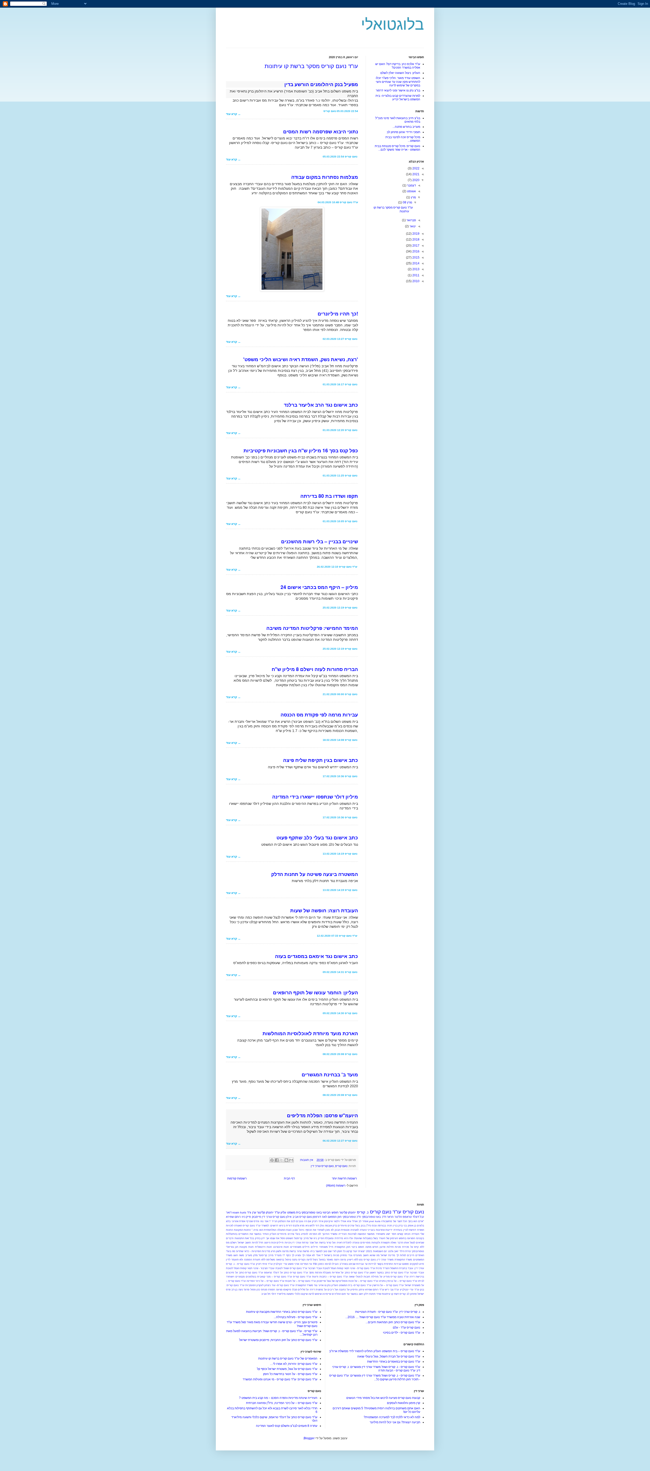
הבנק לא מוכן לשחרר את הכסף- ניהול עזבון (316, 1229)
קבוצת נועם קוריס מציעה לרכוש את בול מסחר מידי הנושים (383, 1398)
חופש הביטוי (330, 1212)
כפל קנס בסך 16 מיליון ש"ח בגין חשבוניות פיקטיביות (300, 450)
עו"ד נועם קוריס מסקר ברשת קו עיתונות (311, 66)
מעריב (248, 1255)
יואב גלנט (393, 1251)
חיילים (314, 1246)
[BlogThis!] (286, 1160)
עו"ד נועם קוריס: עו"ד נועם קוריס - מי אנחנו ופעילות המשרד (280, 1379)
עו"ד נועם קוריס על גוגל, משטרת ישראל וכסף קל (287, 1369)
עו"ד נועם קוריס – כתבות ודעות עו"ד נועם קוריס (320, 1276)
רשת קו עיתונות (390, 1293)
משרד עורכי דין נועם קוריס (379, 1259)
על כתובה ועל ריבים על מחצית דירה (330, 1289)
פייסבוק (256, 1216)
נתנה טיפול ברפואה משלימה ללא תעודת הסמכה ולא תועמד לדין (261, 1259)
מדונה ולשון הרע (280, 1251)
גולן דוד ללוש (317, 1225)
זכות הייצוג (270, 1242)
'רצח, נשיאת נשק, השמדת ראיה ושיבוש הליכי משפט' (300, 359)
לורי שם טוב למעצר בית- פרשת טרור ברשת (312, 1251)
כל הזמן (341, 1251)
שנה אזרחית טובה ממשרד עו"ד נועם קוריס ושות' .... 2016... (382, 1317)
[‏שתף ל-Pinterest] (271, 1160)
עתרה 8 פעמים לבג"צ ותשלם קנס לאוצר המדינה (286, 1426)
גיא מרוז (304, 1225)
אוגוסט (411, 191)
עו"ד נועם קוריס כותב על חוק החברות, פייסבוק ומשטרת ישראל (278, 1340)
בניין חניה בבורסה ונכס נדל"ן (382, 1225)
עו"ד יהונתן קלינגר (268, 1212)
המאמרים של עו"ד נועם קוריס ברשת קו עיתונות (287, 1358)
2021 (415, 174)
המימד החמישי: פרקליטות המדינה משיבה (312, 628)
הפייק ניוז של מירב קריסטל (309, 1238)
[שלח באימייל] (291, 1160)
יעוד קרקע (352, 1251)
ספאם (405, 1263)
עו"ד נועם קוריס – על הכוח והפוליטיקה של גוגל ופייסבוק (347, 1281)
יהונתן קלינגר (347, 1212)
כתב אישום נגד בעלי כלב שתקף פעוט (317, 837)
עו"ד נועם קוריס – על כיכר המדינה (265, 1281)
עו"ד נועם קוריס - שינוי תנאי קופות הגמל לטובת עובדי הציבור (341, 1268)
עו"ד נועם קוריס (385, 1211)
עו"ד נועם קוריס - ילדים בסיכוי (401, 1332)
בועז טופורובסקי (311, 1212)
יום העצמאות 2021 (376, 1251)
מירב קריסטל (266, 1255)
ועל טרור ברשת (327, 1242)
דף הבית (289, 1178)
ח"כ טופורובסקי (352, 1216)
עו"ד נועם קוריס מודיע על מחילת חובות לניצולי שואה (379, 1276)
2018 (415, 239)
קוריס (403, 1293)
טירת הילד (405, 1251)
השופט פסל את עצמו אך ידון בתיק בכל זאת (269, 1238)
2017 (415, 245)
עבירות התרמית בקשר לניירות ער (383, 1263)
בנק (363, 1225)
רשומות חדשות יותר (344, 1178)
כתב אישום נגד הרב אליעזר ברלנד (321, 404)
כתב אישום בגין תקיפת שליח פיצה (320, 760)
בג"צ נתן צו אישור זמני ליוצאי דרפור (398, 90)
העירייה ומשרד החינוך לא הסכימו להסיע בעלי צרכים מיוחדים (312, 1234)
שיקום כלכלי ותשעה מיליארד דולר (289, 1293)
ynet (371, 1221)
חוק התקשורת (342, 1246)
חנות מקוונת (246, 1246)
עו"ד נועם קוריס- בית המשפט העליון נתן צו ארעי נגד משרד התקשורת (333, 1285)
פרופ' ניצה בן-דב (240, 1289)
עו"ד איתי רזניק (264, 1263)
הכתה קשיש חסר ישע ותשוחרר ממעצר (388, 1234)
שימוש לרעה (315, 1293)
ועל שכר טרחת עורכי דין (304, 1242)
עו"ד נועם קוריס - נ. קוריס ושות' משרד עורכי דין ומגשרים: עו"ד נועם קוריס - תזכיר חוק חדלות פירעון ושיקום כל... (374, 1377)
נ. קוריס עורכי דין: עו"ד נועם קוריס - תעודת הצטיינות (387, 1312)
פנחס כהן (261, 1289)
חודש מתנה (372, 1246)
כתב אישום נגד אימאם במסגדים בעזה (316, 956)
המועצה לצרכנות (357, 1234)
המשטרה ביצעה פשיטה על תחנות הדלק (314, 874)
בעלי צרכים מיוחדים (349, 1225)
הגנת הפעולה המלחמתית (277, 1229)
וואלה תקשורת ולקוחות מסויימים (378, 1242)
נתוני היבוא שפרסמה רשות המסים (320, 131)
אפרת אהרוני (239, 1221)
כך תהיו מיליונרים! (338, 313)
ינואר (412, 226)
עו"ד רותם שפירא (374, 1289)
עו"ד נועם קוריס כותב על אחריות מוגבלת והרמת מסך (339, 1272)
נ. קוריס (362, 1212)
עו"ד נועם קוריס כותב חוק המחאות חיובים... (393, 1322)
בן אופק (412, 1225)
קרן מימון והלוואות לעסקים (403, 1403)
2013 (415, 269)
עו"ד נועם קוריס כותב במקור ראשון (389, 1272)
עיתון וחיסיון (357, 1289)
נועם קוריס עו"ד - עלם (406, 1327)
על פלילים (303, 1289)
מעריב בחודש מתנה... (406, 127)
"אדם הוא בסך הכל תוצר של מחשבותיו (402, 1221)
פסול (253, 1289)
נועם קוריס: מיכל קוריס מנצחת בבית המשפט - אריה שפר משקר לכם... (397, 147)
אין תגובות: (306, 1159)
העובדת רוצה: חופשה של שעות (324, 910)
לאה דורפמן (320, 1216)
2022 (415, 168)
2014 (415, 263)
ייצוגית (361, 1251)
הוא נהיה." (257, 1229)
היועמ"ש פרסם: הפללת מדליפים (322, 1115)
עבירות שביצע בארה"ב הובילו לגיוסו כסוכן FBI (338, 1263)
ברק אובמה (331, 1225)
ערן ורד (251, 1212)
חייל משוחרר (326, 1246)
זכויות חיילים (283, 1242)
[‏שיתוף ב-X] (281, 1160)
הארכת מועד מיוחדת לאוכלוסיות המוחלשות (310, 1033)
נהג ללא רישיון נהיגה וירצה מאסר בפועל (341, 1259)
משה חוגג (238, 1255)
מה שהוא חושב (371, 1255)
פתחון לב (412, 1293)
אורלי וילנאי (340, 1221)
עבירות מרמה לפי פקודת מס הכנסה (319, 714)
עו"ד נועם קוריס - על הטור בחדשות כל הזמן (290, 1374)
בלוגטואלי (392, 24)
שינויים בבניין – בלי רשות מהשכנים (319, 541)
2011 (415, 275)
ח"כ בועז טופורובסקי (374, 1216)
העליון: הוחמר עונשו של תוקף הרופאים (315, 992)
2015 (415, 257)
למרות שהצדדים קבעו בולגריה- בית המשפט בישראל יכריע (398, 97)
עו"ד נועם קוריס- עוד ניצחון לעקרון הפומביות (270, 1285)
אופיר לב (363, 1221)
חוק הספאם (335, 1216)
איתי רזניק (317, 1221)
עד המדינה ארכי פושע (300, 1263)
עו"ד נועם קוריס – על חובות (300, 1281)
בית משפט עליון (291, 1212)
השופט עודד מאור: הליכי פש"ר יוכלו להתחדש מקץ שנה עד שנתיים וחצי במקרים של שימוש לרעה (398, 81)
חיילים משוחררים (300, 1246)
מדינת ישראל (388, 1255)
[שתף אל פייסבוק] (276, 1160)
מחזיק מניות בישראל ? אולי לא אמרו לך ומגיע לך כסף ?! (315, 1255)
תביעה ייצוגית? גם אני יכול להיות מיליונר (395, 1422)
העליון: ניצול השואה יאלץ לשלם (400, 73)
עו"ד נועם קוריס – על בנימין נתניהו (398, 1281)
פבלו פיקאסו (290, 1289)
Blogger (309, 1438)
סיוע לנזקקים (417, 1263)
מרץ (413, 197)
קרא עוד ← (233, 114)
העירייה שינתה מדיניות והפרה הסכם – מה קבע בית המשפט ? (278, 1398)
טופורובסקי (418, 1251)
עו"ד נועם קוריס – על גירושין (388, 1285)
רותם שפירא (233, 1216)
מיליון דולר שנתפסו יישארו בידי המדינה (315, 796)
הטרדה (415, 1234)
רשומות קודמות (237, 1178)
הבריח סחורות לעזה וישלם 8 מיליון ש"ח (315, 669)
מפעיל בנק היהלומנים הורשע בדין (321, 84)
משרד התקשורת (403, 1259)
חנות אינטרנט (281, 1246)
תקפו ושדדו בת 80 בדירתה (329, 495)
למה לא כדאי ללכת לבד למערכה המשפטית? (392, 1417)
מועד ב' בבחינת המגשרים (330, 1074)
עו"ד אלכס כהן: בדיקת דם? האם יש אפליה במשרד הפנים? (397, 65)
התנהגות (239, 1238)
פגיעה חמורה (275, 1289)
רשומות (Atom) (335, 1185)
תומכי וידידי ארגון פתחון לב (403, 132)
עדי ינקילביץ (280, 1263)
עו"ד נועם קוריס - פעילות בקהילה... (295, 1317)
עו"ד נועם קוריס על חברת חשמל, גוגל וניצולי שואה (388, 1356)
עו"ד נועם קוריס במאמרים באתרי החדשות (393, 1361)
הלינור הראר (394, 1216)
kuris (377, 1221)
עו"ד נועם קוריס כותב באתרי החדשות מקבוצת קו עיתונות (281, 1312)
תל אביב (265, 1293)
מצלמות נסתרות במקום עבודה (324, 176)
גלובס (296, 1225)
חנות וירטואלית (263, 1246)
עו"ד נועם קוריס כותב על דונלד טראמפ (286, 1272)
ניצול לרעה (312, 1259)
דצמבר (411, 185)
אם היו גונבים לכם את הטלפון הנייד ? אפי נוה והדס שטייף (278, 1221)
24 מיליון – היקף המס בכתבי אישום (319, 587)
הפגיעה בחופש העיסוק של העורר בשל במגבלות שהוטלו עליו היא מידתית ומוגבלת (370, 1238)
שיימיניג (326, 1293)
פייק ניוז (246, 1216)
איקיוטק (328, 1221)
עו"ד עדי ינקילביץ (409, 1289)
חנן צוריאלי (232, 1246)
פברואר (411, 220)
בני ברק (402, 1225)
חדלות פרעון (387, 1246)
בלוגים (420, 1225)
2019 (415, 233)
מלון (255, 1255)
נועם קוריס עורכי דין (322, 1166)
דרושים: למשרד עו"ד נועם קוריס (260, 1225)
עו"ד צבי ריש (392, 1289)
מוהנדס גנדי (355, 1255)
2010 (415, 281)
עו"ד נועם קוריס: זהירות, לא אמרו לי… (293, 1364)
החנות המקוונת (242, 1229)
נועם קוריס (341, 1166)
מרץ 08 (407, 202)
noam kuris (239, 1212)
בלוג (228, 1221)
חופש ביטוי (357, 1246)
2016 (415, 251)
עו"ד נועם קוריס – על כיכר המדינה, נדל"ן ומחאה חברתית (281, 1403)
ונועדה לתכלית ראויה (348, 1242)
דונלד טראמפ (411, 1216)
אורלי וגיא (352, 1221)
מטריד (278, 1255)
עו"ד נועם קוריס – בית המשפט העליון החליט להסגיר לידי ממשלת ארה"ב (374, 1351)
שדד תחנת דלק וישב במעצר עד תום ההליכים (356, 1293)
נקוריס (301, 1259)
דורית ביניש (285, 1225)
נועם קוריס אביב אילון (299, 1216)
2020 (415, 180)
